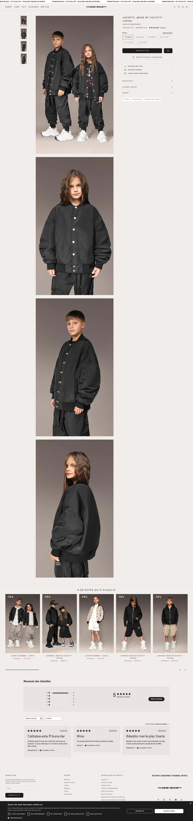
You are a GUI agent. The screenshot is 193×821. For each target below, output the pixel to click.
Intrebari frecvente (69, 782)
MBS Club (45, 7)
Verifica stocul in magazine (149, 57)
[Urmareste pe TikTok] (181, 800)
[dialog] (96, 811)
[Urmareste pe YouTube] (176, 800)
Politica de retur (106, 785)
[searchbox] (31, 718)
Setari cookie (68, 794)
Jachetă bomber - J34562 (96, 656)
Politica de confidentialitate (109, 788)
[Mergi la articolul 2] (24, 33)
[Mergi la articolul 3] (24, 46)
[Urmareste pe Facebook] (158, 800)
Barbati (8, 7)
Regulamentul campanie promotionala (113, 797)
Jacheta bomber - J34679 (23, 656)
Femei (16, 7)
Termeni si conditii (106, 782)
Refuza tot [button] (140, 811)
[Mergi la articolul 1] (24, 21)
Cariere (66, 791)
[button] (65, 818)
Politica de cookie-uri (107, 791)
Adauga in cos (142, 50)
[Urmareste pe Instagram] (164, 800)
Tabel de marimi (167, 33)
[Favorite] (179, 7)
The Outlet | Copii (137, 99)
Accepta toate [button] (169, 811)
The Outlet (126, 99)
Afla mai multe (36, 810)
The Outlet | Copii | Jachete (151, 99)
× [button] (190, 803)
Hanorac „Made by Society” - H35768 (59, 657)
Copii (24, 7)
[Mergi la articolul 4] (24, 58)
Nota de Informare (106, 794)
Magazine (67, 788)
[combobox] (54, 718)
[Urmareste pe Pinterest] (170, 800)
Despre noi (104, 779)
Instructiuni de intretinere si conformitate (113, 800)
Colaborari (33, 7)
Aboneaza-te (14, 795)
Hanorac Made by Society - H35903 (170, 657)
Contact (66, 785)
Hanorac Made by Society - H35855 (133, 657)
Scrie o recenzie (156, 699)
